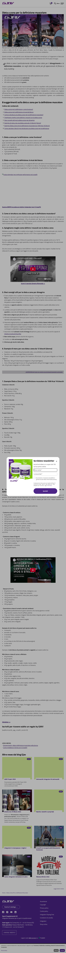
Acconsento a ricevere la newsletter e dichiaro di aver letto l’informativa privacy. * (46, 479)
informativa (49, 485)
